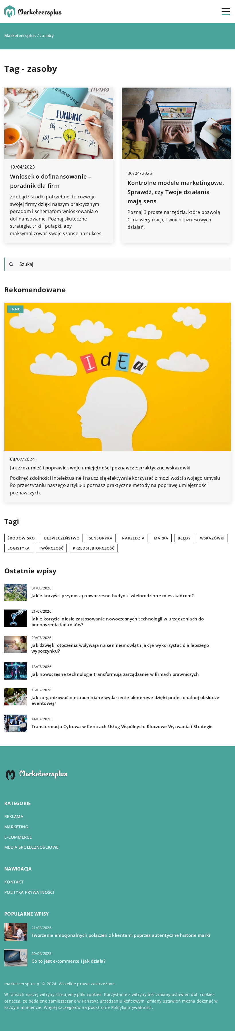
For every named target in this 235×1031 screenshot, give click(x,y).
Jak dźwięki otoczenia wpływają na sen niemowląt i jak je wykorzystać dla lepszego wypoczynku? (120, 648)
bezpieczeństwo (62, 538)
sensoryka (101, 538)
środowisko (21, 538)
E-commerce (18, 837)
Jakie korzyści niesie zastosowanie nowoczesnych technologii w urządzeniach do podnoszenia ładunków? (118, 621)
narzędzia (133, 538)
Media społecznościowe (31, 847)
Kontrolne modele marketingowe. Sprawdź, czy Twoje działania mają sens (176, 192)
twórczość (51, 548)
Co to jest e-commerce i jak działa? (69, 961)
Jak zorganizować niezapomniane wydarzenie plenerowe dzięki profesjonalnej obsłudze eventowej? (126, 700)
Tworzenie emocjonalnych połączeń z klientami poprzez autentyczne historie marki (121, 935)
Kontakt (13, 882)
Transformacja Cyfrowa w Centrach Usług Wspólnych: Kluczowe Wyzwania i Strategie (122, 726)
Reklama (13, 816)
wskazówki (212, 538)
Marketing (16, 826)
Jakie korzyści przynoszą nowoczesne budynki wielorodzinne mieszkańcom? (113, 595)
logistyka (18, 548)
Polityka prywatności (29, 892)
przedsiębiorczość (94, 548)
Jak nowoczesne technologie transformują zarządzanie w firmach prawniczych (115, 674)
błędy (184, 538)
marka (161, 538)
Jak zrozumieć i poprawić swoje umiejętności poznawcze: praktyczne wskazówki (100, 468)
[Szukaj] (11, 264)
